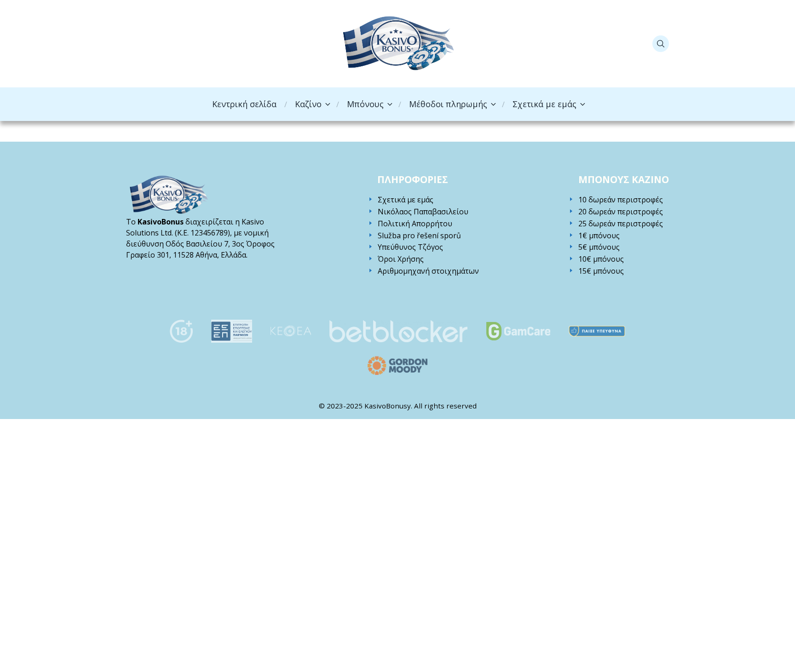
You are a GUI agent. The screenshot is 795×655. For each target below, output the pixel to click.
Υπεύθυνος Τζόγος (410, 247)
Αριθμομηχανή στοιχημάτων (428, 271)
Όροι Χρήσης (401, 259)
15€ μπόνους (601, 271)
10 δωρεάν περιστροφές (620, 200)
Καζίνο (308, 103)
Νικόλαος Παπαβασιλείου (423, 212)
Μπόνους (365, 103)
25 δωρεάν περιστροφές (620, 224)
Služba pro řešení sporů (419, 236)
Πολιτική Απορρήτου (415, 224)
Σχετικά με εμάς (544, 103)
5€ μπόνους (599, 247)
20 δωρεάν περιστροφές (620, 212)
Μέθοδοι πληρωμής (448, 103)
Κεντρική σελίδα (244, 103)
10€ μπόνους (601, 259)
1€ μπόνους (599, 236)
